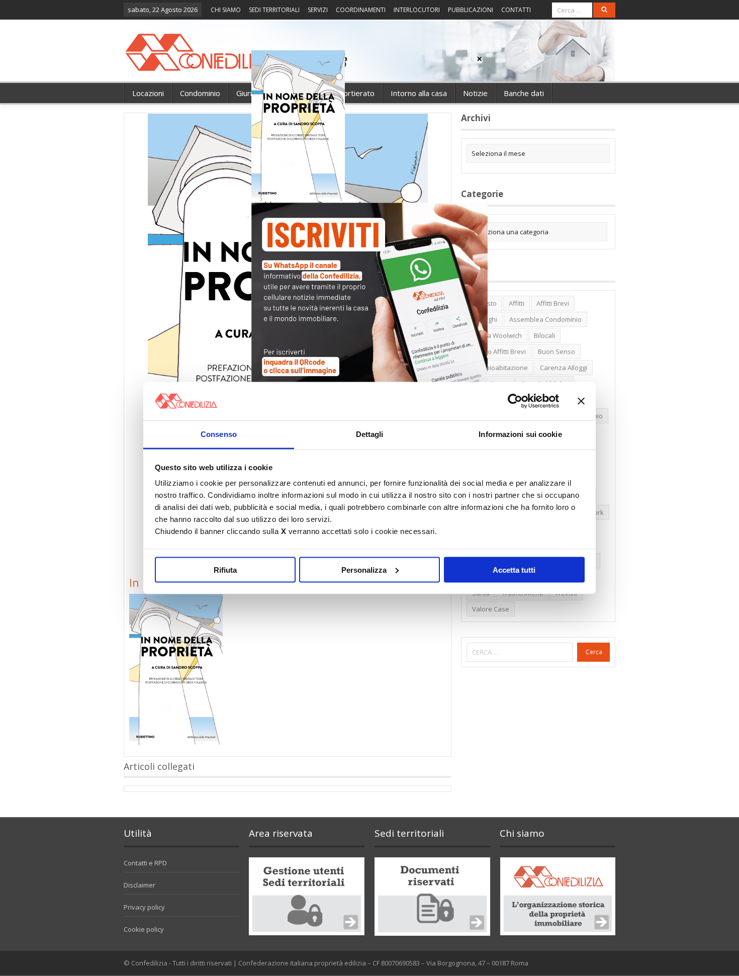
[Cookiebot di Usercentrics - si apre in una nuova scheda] (515, 400)
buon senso (556, 351)
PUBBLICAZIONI (470, 10)
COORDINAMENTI (361, 10)
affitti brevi (552, 303)
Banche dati (524, 93)
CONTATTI (516, 10)
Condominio (200, 93)
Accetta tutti (514, 569)
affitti (516, 303)
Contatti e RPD (145, 862)
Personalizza (364, 569)
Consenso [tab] (219, 434)
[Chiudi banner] (581, 400)
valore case (490, 608)
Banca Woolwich (497, 335)
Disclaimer (139, 885)
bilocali (544, 335)
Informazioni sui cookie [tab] (520, 434)
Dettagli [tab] (370, 434)
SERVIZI (318, 10)
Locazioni (148, 93)
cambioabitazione (500, 367)
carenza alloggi (563, 367)
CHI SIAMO (226, 10)
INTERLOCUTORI (417, 10)
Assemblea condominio (545, 319)
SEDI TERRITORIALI (274, 10)
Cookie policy (144, 929)
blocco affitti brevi (499, 351)
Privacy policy (144, 907)
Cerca (594, 652)
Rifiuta (225, 569)
